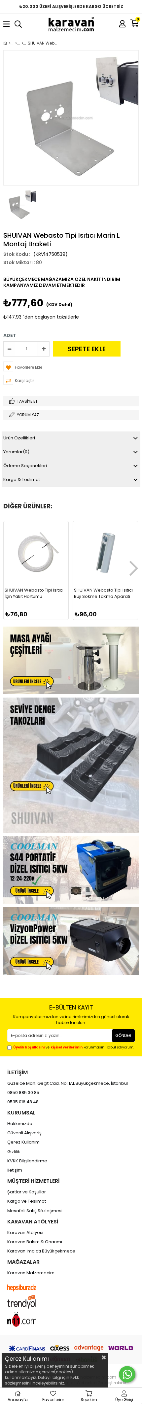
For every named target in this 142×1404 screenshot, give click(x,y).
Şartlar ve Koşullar (26, 1192)
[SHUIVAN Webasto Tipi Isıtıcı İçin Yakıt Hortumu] (36, 553)
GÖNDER (123, 1035)
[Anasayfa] (10, 43)
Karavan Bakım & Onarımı (34, 1242)
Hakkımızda (19, 1124)
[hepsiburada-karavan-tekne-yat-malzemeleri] (28, 1288)
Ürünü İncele (49, 604)
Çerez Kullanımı (24, 1142)
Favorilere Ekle (36, 604)
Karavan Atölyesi (25, 1233)
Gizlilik (13, 1152)
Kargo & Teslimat (21, 479)
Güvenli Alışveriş (24, 1133)
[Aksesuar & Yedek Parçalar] (22, 43)
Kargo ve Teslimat (26, 1201)
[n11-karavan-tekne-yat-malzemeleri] (28, 1319)
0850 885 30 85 (23, 1093)
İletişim (14, 1170)
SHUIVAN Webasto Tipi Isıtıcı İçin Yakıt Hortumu (34, 593)
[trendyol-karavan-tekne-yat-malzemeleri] (28, 1302)
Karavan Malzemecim (30, 1273)
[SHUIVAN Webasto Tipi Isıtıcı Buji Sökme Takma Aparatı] (105, 553)
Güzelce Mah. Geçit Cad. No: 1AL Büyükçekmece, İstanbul (67, 1083)
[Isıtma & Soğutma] (16, 43)
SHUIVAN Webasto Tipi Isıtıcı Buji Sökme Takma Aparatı (103, 593)
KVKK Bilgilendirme (27, 1161)
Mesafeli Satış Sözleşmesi (34, 1211)
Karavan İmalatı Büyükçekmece (41, 1251)
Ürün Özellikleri (19, 438)
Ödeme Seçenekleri (25, 465)
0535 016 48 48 (23, 1102)
